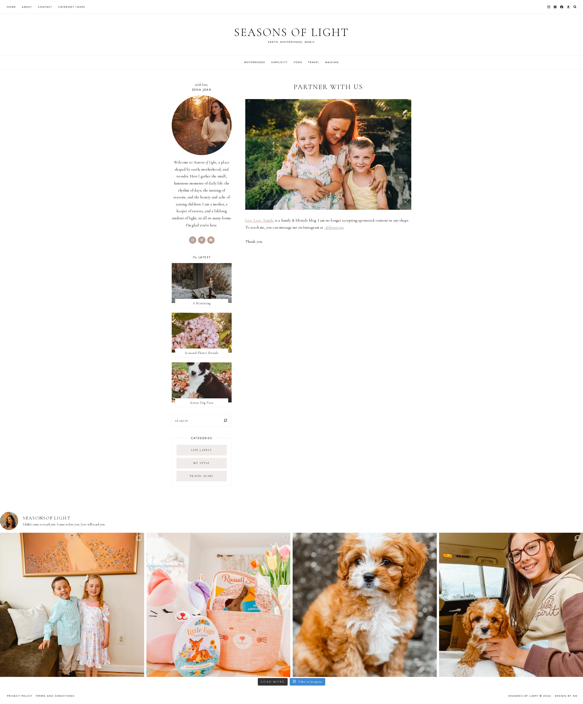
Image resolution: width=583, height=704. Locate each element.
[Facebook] (562, 7)
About (27, 7)
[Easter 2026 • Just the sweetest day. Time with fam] (72, 605)
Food (298, 62)
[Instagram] (549, 7)
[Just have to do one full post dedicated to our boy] (365, 605)
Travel (313, 62)
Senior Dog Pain (201, 403)
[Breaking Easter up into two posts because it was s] (218, 605)
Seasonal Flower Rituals (201, 353)
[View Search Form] (574, 6)
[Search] (225, 420)
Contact (45, 7)
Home (11, 7)
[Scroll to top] (575, 691)
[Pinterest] (555, 7)
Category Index (71, 7)
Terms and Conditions (55, 696)
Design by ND (566, 696)
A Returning (201, 303)
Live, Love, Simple (259, 220)
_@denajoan (334, 227)
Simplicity (279, 62)
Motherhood (254, 62)
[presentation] (202, 283)
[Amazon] (568, 7)
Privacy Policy (20, 696)
